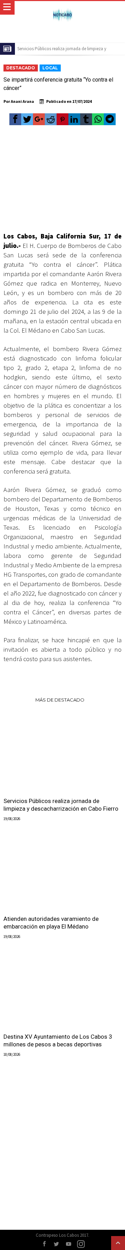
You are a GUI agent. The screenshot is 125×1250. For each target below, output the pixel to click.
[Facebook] (44, 1244)
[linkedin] (74, 119)
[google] (39, 119)
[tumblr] (86, 119)
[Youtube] (68, 1244)
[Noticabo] (62, 7)
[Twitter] (56, 1244)
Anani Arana (22, 101)
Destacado (20, 67)
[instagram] (80, 1244)
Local (50, 67)
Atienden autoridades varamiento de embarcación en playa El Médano (51, 922)
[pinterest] (62, 119)
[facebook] (15, 119)
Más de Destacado (59, 700)
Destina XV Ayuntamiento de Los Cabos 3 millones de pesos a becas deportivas (57, 1040)
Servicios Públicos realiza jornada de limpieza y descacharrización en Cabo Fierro (60, 804)
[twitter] (27, 119)
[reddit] (51, 119)
